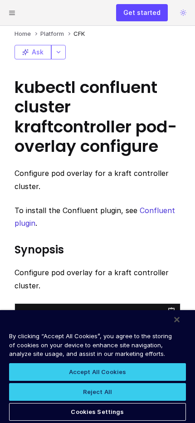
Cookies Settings (97, 411)
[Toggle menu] (12, 13)
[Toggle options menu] (58, 52)
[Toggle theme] (183, 13)
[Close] (177, 319)
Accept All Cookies (97, 371)
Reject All (97, 391)
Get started (142, 12)
